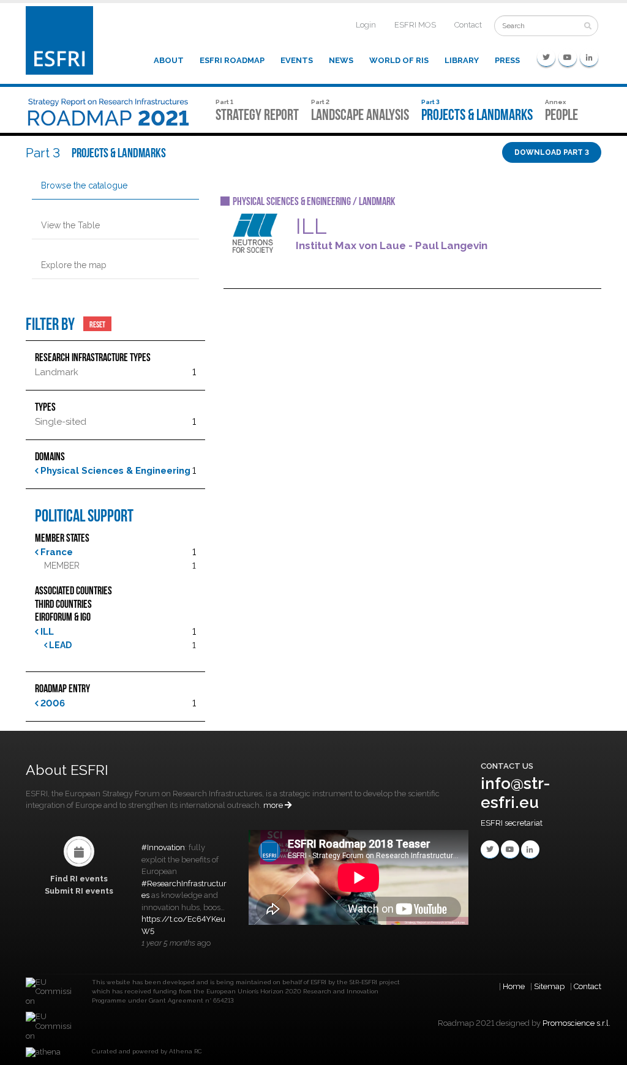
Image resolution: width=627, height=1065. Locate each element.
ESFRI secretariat (512, 823)
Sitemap (549, 986)
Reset (97, 324)
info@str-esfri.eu (515, 793)
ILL (46, 631)
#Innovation (163, 847)
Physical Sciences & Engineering (114, 470)
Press (507, 60)
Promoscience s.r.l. (576, 1023)
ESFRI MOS (415, 24)
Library (462, 60)
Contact (468, 24)
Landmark (56, 372)
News (341, 60)
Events (296, 60)
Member (62, 565)
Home (514, 986)
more (274, 805)
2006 (51, 703)
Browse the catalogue (84, 185)
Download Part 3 (551, 152)
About (169, 60)
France (55, 552)
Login (366, 24)
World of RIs (399, 60)
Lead (59, 645)
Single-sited (60, 421)
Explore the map (74, 265)
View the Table (70, 225)
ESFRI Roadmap (232, 60)
